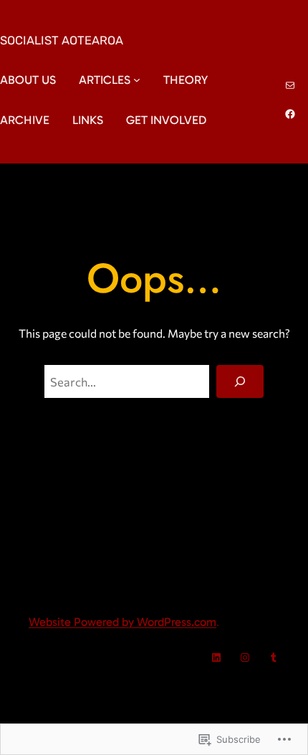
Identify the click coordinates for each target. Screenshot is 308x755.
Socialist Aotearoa (61, 40)
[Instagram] (245, 657)
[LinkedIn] (216, 657)
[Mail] (290, 85)
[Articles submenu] (136, 79)
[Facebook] (290, 114)
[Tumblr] (273, 657)
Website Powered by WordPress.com (122, 621)
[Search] (239, 382)
